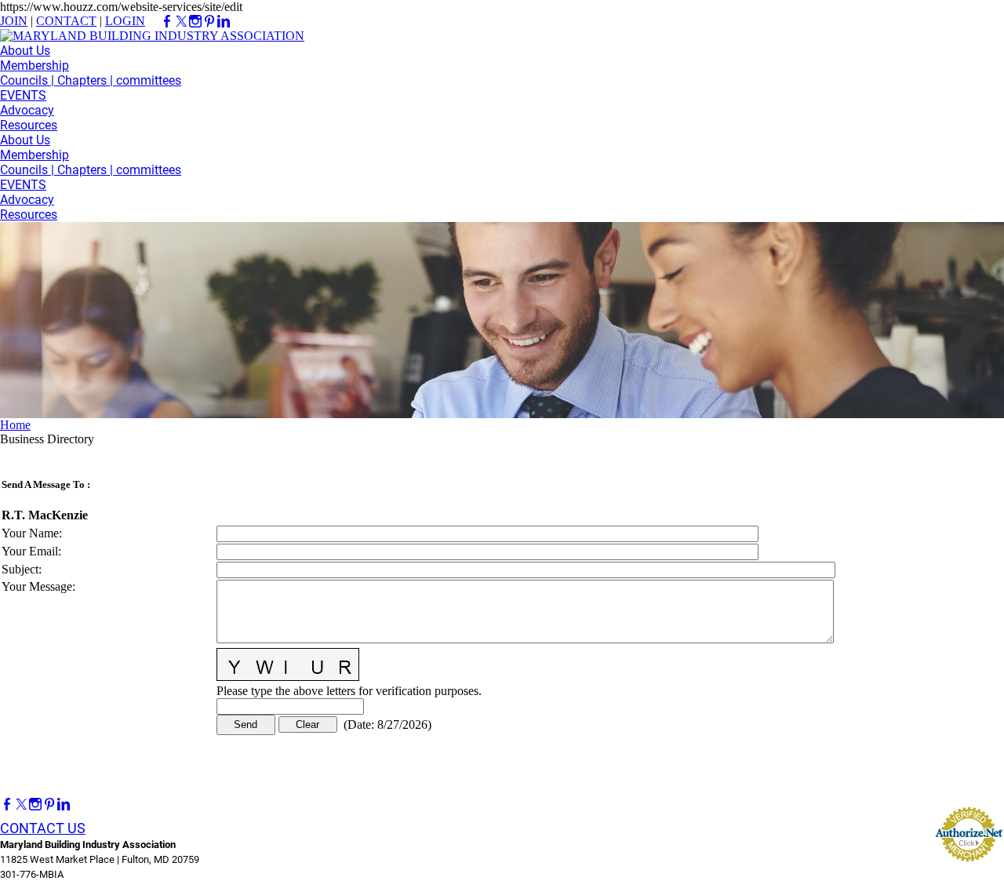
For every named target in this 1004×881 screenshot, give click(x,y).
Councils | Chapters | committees (90, 80)
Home (15, 424)
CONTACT (66, 20)
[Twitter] (21, 804)
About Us (25, 50)
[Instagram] (35, 804)
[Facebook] (7, 804)
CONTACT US (42, 828)
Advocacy (27, 110)
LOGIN (125, 20)
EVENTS (23, 95)
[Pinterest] (49, 804)
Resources (28, 125)
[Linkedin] (63, 804)
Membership (34, 65)
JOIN (13, 20)
